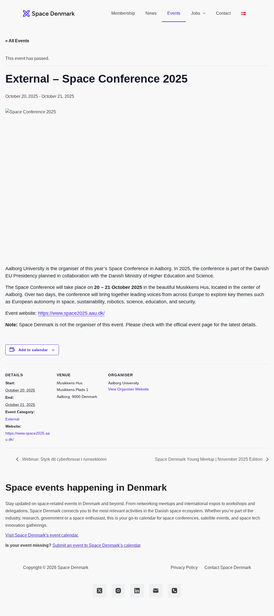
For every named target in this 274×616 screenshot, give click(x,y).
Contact (223, 13)
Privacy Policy (184, 567)
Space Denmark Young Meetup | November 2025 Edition (209, 459)
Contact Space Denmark (227, 567)
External (12, 419)
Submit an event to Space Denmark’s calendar (96, 545)
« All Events (17, 40)
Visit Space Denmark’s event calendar (41, 535)
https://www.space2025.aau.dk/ (71, 313)
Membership (123, 13)
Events (173, 13)
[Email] (155, 590)
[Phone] (174, 590)
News (151, 13)
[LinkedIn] (137, 590)
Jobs (195, 13)
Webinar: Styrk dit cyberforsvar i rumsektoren (64, 459)
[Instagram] (118, 590)
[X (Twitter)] (99, 590)
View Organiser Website (128, 389)
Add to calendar (33, 350)
